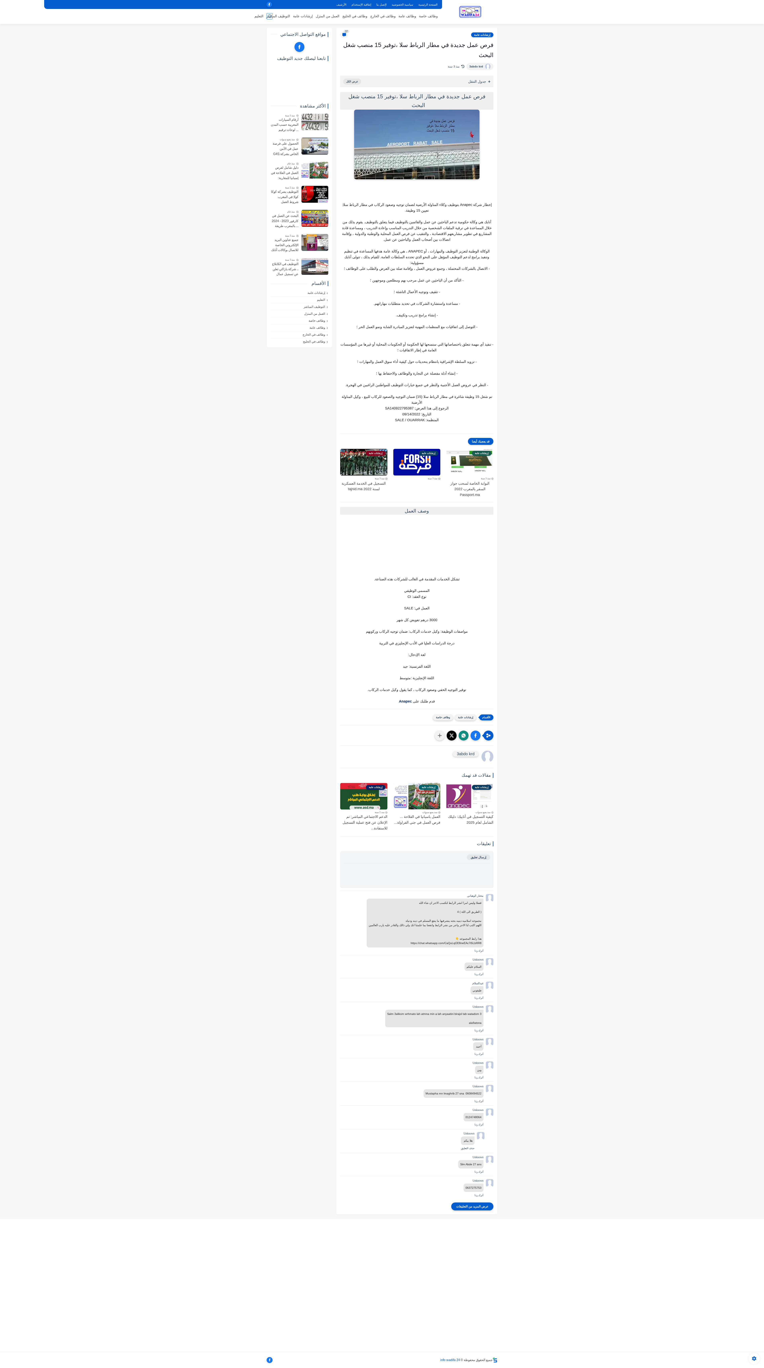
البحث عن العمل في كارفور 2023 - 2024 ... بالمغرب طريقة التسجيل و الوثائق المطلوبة (285, 221)
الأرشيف (341, 4)
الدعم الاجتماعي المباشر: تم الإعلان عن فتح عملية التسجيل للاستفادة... (365, 822)
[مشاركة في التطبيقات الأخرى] (440, 736)
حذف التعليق (468, 1148)
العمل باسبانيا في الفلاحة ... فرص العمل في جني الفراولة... (417, 819)
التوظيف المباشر (278, 16)
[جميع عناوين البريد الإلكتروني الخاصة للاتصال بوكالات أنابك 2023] (314, 242)
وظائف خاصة (428, 16)
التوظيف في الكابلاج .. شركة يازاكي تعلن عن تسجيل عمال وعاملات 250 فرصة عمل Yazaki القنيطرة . (285, 269)
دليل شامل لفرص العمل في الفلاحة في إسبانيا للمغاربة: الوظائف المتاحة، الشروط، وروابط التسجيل (284, 173)
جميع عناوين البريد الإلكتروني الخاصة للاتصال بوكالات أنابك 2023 (284, 245)
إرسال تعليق (478, 857)
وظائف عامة (407, 16)
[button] (475, 736)
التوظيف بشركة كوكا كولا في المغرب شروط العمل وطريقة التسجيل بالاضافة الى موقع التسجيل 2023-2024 (284, 197)
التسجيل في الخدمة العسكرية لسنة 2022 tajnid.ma (364, 486)
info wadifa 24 (450, 1360)
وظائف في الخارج (383, 16)
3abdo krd (476, 66)
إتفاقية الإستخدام (361, 4)
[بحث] (270, 16)
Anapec (406, 701)
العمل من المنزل (327, 16)
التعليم (258, 16)
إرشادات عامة (303, 16)
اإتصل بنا (381, 4)
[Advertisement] (416, 549)
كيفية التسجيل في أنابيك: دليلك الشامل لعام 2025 (470, 819)
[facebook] (269, 4)
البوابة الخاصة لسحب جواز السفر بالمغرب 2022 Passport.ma (469, 489)
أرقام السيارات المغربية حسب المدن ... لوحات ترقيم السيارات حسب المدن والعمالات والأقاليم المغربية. (284, 125)
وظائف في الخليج (354, 16)
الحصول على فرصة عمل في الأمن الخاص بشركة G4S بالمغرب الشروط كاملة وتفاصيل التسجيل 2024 (285, 149)
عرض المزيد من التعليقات (472, 1206)
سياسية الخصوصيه (402, 4)
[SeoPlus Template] (495, 1360)
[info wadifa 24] (470, 11)
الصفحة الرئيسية (428, 4)
